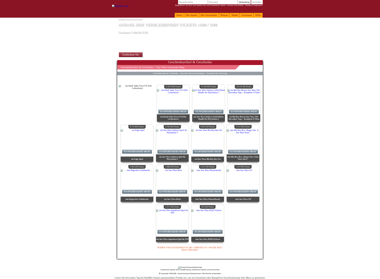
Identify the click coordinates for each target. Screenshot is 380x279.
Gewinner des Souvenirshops (192, 73)
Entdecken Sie (130, 54)
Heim (179, 15)
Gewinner (246, 15)
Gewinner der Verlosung (216, 73)
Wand (235, 15)
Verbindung (244, 2)
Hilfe (258, 15)
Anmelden (257, 2)
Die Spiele (191, 15)
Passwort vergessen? (219, 5)
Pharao (224, 15)
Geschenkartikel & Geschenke (137, 67)
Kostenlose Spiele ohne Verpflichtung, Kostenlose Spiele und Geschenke (190, 270)
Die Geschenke (209, 15)
